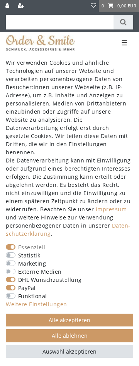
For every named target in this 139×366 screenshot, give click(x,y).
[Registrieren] (21, 6)
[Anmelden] (8, 6)
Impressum (111, 209)
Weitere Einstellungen (36, 304)
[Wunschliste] (93, 6)
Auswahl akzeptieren (69, 351)
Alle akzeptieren (69, 320)
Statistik (29, 255)
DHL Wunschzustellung (50, 279)
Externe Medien (40, 271)
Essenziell (32, 247)
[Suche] (123, 22)
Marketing (32, 263)
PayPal (27, 288)
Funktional (32, 296)
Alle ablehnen (70, 335)
